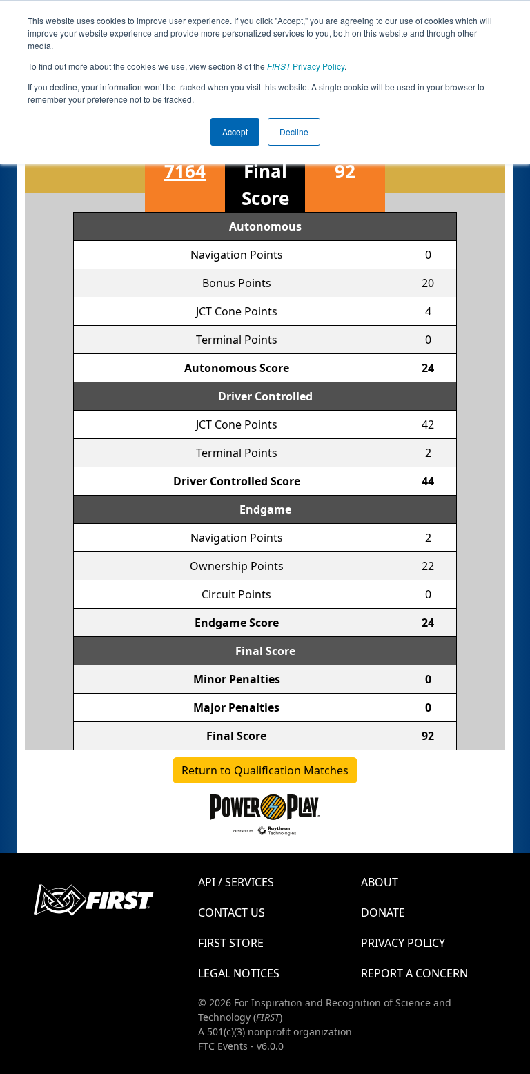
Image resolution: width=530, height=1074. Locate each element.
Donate (383, 912)
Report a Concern (414, 973)
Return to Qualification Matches (265, 770)
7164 (185, 171)
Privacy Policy (305, 66)
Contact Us (231, 912)
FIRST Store (231, 942)
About (379, 882)
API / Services (236, 882)
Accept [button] (235, 131)
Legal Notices (238, 973)
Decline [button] (293, 131)
